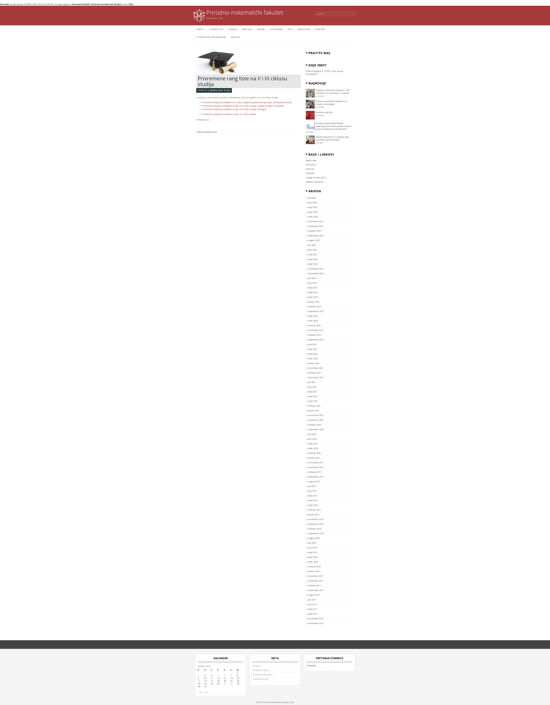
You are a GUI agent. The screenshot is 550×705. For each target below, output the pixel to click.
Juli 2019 (312, 486)
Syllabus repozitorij (314, 182)
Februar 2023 (314, 325)
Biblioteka (304, 29)
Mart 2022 (313, 358)
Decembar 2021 (315, 368)
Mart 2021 (313, 401)
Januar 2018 (313, 571)
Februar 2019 (314, 509)
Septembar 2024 (316, 273)
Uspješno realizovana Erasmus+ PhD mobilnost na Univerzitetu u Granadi (333, 91)
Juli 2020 (312, 434)
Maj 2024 (312, 287)
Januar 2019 (313, 514)
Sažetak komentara (264, 674)
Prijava (258, 665)
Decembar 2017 (315, 576)
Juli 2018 (312, 543)
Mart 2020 (313, 448)
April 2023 (313, 316)
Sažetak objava (262, 670)
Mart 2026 (313, 216)
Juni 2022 (312, 344)
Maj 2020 (312, 443)
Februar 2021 (314, 405)
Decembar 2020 (315, 415)
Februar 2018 (314, 566)
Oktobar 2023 (314, 306)
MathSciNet (311, 160)
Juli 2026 (312, 197)
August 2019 (314, 481)
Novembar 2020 (315, 420)
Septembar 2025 (316, 235)
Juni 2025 (312, 249)
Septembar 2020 (316, 429)
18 (212, 680)
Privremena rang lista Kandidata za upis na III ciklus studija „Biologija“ (234, 109)
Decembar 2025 (315, 221)
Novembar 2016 (315, 623)
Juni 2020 (312, 439)
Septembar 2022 (316, 339)
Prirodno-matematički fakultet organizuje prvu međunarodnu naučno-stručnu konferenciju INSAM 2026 (334, 126)
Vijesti (200, 29)
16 (199, 680)
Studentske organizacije (211, 37)
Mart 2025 (313, 264)
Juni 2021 (312, 387)
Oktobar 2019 (314, 472)
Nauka (261, 29)
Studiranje (276, 29)
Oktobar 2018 (314, 528)
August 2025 (314, 240)
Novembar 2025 (315, 226)
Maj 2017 (312, 609)
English (235, 37)
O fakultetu (216, 29)
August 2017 (314, 595)
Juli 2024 (312, 278)
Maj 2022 (312, 349)
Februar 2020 (314, 453)
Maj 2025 (312, 254)
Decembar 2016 (315, 618)
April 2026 (313, 212)
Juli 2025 (312, 245)
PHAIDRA (310, 173)
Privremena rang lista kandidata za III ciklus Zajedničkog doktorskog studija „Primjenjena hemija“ (247, 102)
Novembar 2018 (315, 524)
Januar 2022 (313, 363)
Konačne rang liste (324, 112)
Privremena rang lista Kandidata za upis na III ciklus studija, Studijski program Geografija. (243, 105)
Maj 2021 (312, 391)
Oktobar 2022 (314, 335)
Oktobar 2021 (314, 372)
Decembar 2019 (315, 462)
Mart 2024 (313, 297)
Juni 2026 (312, 202)
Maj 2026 (312, 207)
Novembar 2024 (315, 268)
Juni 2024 (312, 283)
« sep (200, 692)
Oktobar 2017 (314, 585)
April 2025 (313, 259)
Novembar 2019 (315, 467)
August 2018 (314, 538)
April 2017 (313, 613)
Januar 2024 (313, 301)
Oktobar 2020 (314, 424)
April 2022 (313, 353)
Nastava (247, 29)
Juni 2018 (312, 547)
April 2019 (313, 500)
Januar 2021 (313, 410)
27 (225, 683)
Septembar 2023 (316, 311)
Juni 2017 (312, 604)
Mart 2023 (313, 320)
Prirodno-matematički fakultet (244, 12)
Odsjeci (233, 29)
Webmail (310, 169)
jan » (207, 692)
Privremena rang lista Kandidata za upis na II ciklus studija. (229, 114)
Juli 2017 (312, 599)
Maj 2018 (312, 552)
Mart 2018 (313, 561)
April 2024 (313, 292)
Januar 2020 (313, 457)
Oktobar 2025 (314, 231)
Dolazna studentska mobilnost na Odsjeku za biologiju (331, 102)
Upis (290, 29)
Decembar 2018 (315, 519)
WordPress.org (261, 679)
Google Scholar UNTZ (316, 177)
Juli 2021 (312, 382)
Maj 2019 (312, 495)
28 (231, 683)
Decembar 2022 (315, 330)
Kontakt (320, 29)
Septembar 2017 (316, 590)
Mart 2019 (313, 505)
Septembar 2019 (316, 476)
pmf (228, 90)
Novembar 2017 (315, 580)
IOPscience (311, 164)
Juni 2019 (312, 491)
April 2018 (313, 557)
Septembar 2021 (316, 377)
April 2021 (313, 396)
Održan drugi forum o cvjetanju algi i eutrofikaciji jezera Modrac (332, 138)
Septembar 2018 (316, 533)
